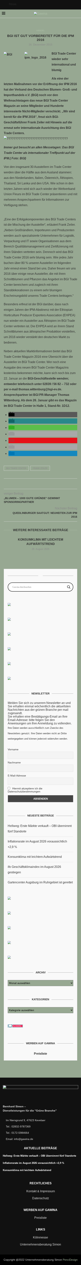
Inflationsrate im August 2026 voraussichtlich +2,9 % (33, 1163)
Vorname (13, 749)
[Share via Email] (48, 484)
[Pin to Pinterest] (41, 484)
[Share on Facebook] (33, 484)
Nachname (14, 762)
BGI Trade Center (16, 468)
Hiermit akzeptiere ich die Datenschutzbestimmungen (25, 790)
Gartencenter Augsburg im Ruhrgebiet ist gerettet (40, 882)
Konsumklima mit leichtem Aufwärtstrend (35, 856)
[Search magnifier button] (68, 587)
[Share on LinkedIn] (45, 484)
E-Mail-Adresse (17, 775)
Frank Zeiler (40, 468)
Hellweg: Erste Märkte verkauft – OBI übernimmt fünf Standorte (39, 1155)
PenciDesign (70, 1259)
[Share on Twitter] (37, 484)
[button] (11, 414)
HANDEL (40, 30)
